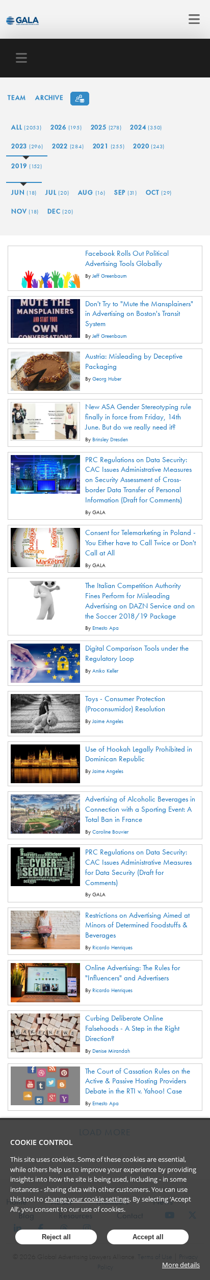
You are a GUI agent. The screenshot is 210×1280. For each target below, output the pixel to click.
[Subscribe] (79, 98)
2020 (149, 146)
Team (17, 97)
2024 (146, 127)
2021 (109, 146)
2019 (26, 166)
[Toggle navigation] (191, 19)
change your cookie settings (87, 1199)
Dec (60, 211)
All (26, 127)
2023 (27, 146)
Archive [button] (49, 97)
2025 (106, 127)
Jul (57, 192)
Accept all (148, 1237)
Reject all (56, 1237)
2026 (66, 127)
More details (181, 1264)
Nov (25, 211)
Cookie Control (41, 1142)
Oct (159, 192)
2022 (68, 146)
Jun (24, 192)
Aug (92, 192)
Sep (125, 192)
